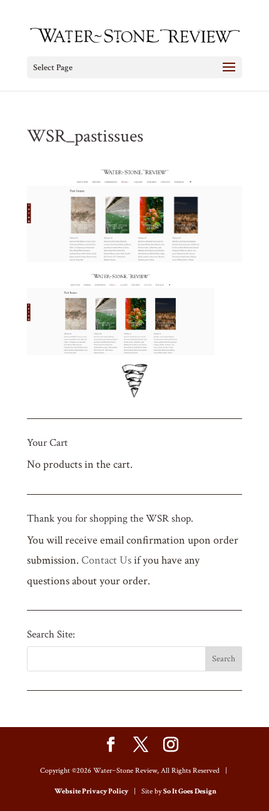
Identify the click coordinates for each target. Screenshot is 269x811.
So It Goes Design (189, 791)
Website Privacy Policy (91, 791)
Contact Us (106, 560)
